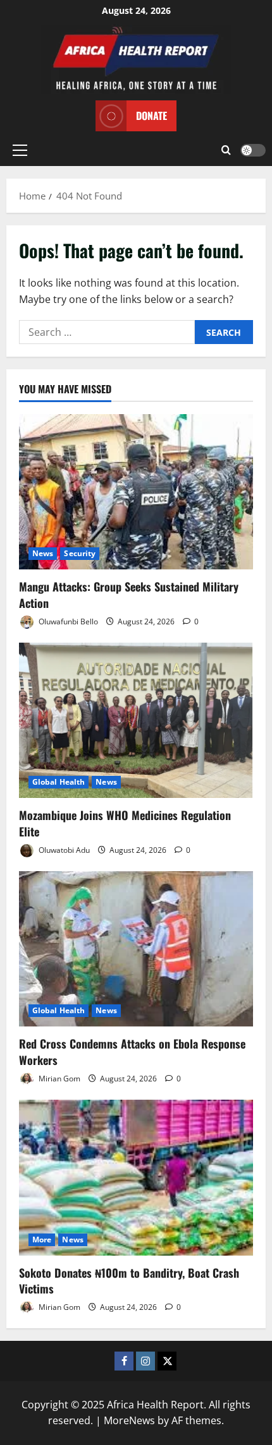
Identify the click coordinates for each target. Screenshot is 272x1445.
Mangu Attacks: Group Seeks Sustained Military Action (128, 594)
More (41, 1239)
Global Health (58, 781)
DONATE (151, 115)
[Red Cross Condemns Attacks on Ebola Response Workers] (136, 949)
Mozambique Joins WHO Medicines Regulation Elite (125, 823)
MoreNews (129, 1420)
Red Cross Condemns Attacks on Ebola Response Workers (132, 1051)
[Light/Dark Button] (253, 150)
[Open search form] (226, 150)
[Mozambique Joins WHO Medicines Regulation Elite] (136, 721)
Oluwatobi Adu (63, 850)
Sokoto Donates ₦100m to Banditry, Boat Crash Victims (129, 1280)
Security (80, 553)
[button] (20, 150)
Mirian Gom (58, 1078)
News (42, 553)
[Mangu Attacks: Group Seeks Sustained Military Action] (136, 492)
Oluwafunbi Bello (67, 621)
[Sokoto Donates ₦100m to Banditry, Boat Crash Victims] (136, 1178)
